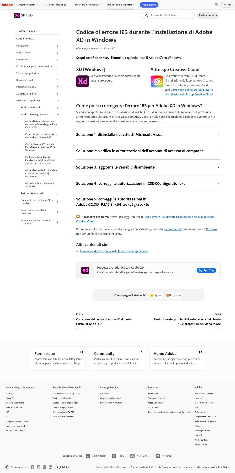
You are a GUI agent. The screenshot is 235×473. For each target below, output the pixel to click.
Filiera (197, 426)
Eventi (197, 407)
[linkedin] (50, 467)
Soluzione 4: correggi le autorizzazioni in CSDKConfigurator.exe (130, 183)
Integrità (198, 435)
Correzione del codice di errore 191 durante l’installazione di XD (41, 136)
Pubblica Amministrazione (111, 403)
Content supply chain (62, 398)
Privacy (134, 467)
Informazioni (200, 398)
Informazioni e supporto (119, 4)
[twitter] (44, 467)
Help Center (153, 393)
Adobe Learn (153, 407)
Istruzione (104, 393)
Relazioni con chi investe (205, 421)
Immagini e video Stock (15, 426)
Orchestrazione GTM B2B (63, 412)
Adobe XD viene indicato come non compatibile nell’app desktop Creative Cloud (41, 124)
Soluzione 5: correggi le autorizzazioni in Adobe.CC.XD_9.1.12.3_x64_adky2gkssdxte (112, 202)
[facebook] (32, 467)
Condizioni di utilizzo (148, 467)
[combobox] (168, 15)
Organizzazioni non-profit (111, 398)
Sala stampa (200, 412)
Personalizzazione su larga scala (66, 393)
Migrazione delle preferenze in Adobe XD (39, 185)
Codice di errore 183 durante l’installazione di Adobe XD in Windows (40, 147)
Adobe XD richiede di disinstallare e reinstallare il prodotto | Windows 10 (41, 173)
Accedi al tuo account (204, 393)
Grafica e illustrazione (15, 403)
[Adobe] (7, 4)
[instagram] (38, 467)
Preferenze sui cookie (168, 467)
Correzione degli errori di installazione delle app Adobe (114, 251)
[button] (217, 5)
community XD (173, 229)
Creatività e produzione (63, 407)
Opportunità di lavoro (204, 403)
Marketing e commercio (86, 4)
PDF (7, 412)
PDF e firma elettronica (55, 4)
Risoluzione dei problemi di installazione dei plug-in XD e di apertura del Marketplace (40, 160)
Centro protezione (202, 430)
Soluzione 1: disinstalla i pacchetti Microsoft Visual (119, 134)
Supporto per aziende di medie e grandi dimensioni (166, 412)
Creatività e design (26, 4)
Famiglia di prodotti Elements (18, 421)
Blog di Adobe (201, 444)
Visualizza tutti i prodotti (16, 430)
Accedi (227, 4)
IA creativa (10, 393)
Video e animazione (14, 407)
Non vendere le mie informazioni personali (197, 467)
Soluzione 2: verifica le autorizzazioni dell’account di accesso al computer (139, 150)
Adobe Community (156, 403)
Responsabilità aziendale (205, 417)
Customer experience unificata (66, 403)
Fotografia (10, 398)
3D (7, 417)
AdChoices (225, 467)
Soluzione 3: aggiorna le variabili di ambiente (115, 167)
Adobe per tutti (201, 440)
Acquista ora (149, 4)
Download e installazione (158, 398)
